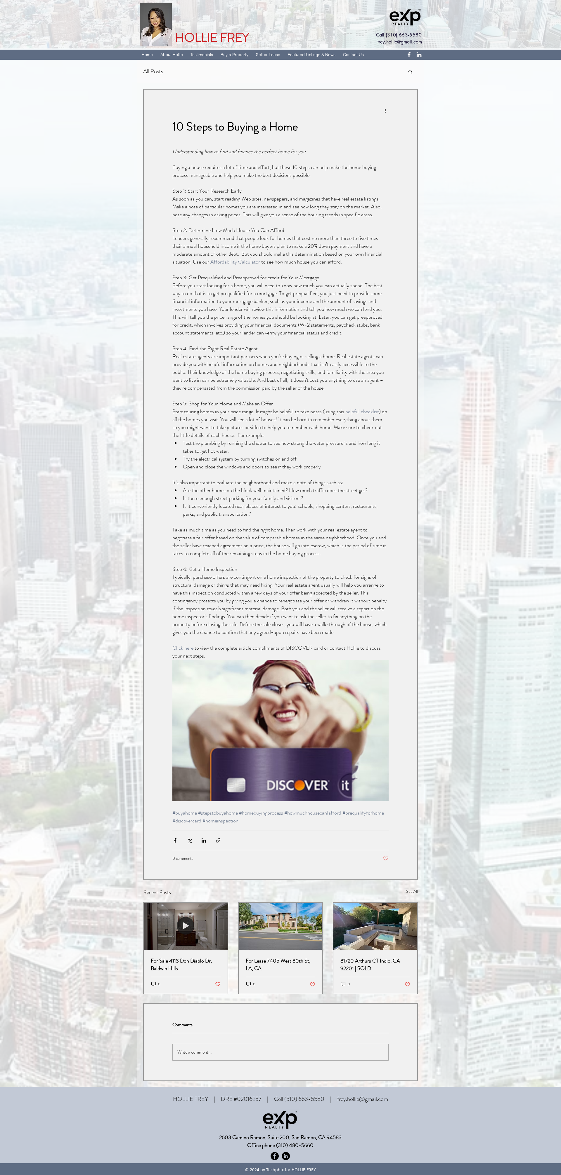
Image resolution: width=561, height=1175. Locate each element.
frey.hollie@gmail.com (362, 1099)
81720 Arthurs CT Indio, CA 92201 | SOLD (370, 964)
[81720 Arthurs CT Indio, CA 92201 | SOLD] (375, 926)
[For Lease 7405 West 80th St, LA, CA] (281, 926)
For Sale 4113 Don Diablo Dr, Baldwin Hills (181, 964)
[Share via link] (218, 840)
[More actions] (385, 110)
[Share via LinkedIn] (204, 840)
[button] (410, 71)
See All (412, 891)
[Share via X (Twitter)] (189, 840)
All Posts (153, 71)
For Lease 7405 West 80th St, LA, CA (278, 964)
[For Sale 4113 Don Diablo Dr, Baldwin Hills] (186, 926)
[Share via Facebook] (175, 840)
